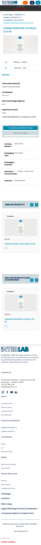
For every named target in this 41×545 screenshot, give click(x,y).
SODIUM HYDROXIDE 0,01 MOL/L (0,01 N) (18, 23)
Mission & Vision (6, 407)
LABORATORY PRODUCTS (9, 427)
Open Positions (6, 484)
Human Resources (9, 473)
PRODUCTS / (20, 15)
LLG (2, 448)
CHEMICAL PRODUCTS (8, 431)
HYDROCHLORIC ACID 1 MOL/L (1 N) (20, 244)
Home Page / (9, 15)
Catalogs (6, 494)
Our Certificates (6, 415)
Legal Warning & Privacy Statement (19, 508)
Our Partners (6, 437)
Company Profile (6, 403)
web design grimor (21, 531)
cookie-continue (20, 9)
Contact (5, 498)
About (4, 396)
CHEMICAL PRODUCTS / (12, 17)
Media (4, 457)
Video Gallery (5, 468)
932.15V (7, 239)
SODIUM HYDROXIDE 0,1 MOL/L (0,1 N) (20, 320)
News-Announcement (8, 464)
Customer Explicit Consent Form (17, 513)
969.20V (7, 314)
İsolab (3, 444)
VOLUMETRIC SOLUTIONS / (14, 20)
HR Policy (4, 481)
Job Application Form (8, 488)
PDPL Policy (6, 504)
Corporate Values (7, 411)
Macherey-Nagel (6, 451)
